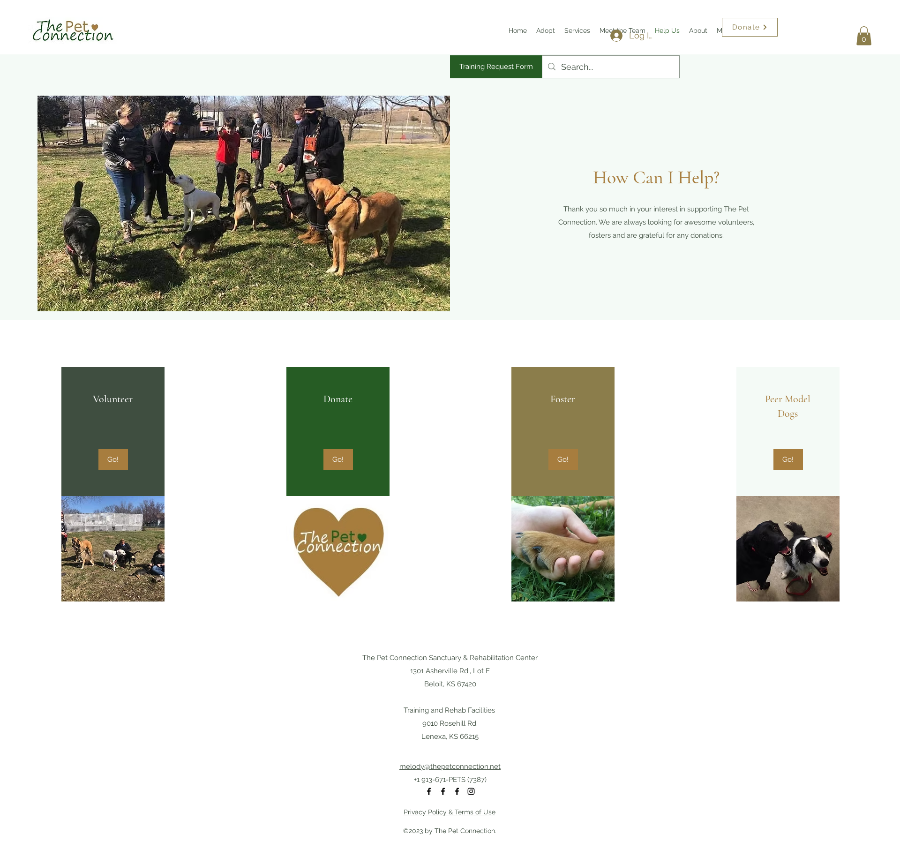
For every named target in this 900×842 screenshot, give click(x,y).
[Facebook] (429, 791)
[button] (864, 35)
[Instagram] (471, 791)
